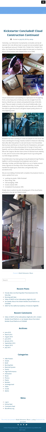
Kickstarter (25, 273)
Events (7, 369)
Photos (7, 378)
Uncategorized (9, 384)
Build (20, 273)
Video (6, 387)
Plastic (7, 380)
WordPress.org (9, 408)
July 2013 (7, 347)
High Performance (10, 371)
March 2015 (8, 334)
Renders (7, 382)
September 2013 (10, 343)
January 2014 (9, 341)
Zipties (7, 391)
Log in (7, 402)
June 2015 (8, 332)
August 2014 (9, 337)
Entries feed (8, 404)
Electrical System (10, 367)
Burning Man (9, 365)
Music (31, 273)
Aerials (7, 361)
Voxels (7, 389)
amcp (31, 39)
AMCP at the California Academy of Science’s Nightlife (21, 306)
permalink (23, 422)
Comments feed (10, 406)
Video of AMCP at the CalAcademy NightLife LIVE (20, 299)
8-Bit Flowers (9, 359)
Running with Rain (10, 297)
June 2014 (8, 339)
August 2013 (9, 345)
